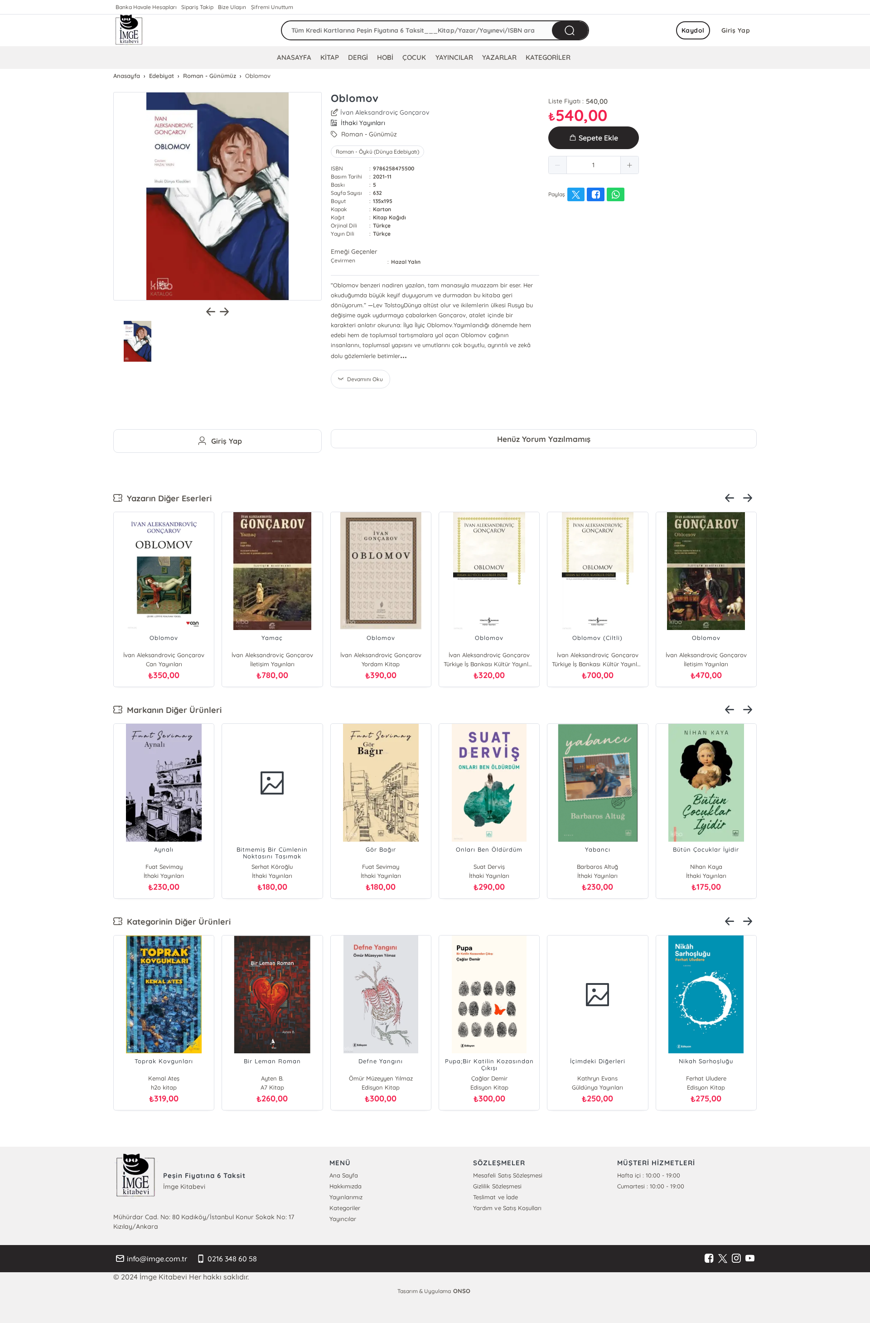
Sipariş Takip (197, 7)
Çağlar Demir (489, 1078)
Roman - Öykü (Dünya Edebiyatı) (377, 151)
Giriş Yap (735, 30)
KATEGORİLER (548, 57)
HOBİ (385, 57)
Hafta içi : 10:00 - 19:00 (648, 1175)
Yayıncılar (342, 1218)
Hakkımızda (345, 1186)
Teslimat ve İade (495, 1197)
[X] (723, 1259)
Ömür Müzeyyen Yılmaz (381, 1078)
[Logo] (129, 30)
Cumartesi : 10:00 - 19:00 (650, 1186)
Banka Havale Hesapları (146, 7)
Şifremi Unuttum (272, 7)
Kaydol (693, 30)
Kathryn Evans (597, 1078)
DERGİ (358, 57)
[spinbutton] (593, 165)
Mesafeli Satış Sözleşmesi (507, 1175)
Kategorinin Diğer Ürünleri (176, 921)
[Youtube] (750, 1259)
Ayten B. (272, 1078)
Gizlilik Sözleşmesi (497, 1186)
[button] (558, 165)
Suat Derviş (489, 866)
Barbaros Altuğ (597, 866)
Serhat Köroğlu (272, 866)
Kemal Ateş (163, 1078)
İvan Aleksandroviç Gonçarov (385, 112)
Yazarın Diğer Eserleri (167, 498)
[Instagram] (736, 1259)
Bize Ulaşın (232, 7)
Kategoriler (344, 1208)
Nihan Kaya (706, 866)
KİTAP (329, 57)
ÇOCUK (414, 57)
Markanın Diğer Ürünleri (172, 710)
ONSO (461, 1290)
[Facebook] (709, 1259)
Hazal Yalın (405, 261)
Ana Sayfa (343, 1175)
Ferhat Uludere (706, 1078)
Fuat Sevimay (164, 866)
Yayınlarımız (345, 1197)
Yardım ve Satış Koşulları (507, 1208)
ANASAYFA (294, 57)
